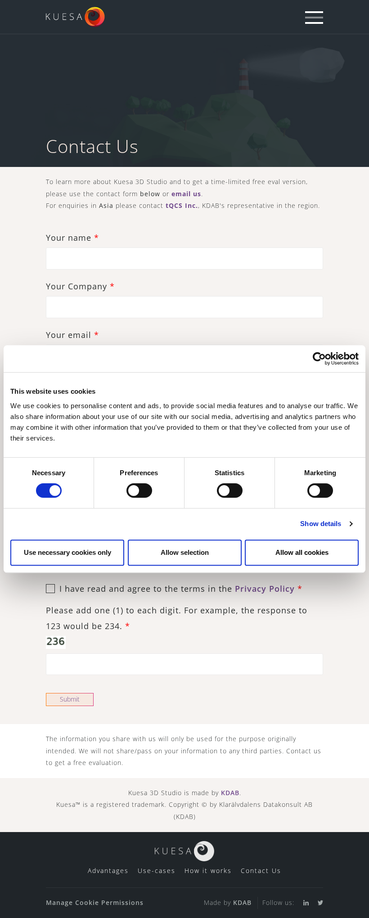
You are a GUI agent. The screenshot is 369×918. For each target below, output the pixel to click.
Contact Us (261, 870)
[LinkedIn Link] (301, 903)
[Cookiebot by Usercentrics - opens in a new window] (319, 358)
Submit (70, 699)
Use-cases (157, 870)
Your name (72, 237)
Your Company (80, 286)
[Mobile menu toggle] (314, 18)
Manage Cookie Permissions (95, 902)
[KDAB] (75, 12)
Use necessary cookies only (67, 552)
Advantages (108, 870)
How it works (208, 870)
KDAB (230, 792)
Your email (72, 334)
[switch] (139, 490)
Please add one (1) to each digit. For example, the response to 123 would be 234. (176, 618)
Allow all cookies (301, 552)
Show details (320, 523)
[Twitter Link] (316, 903)
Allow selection (185, 552)
